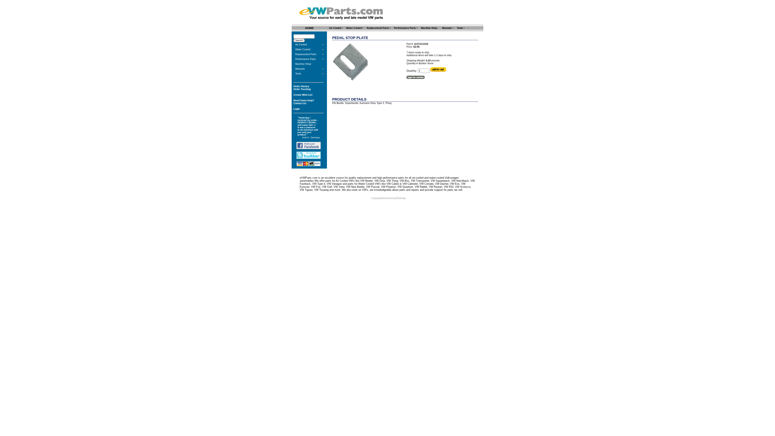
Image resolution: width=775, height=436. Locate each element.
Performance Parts (305, 59)
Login (296, 109)
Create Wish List (302, 94)
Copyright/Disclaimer (382, 198)
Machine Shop (303, 64)
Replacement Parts (305, 54)
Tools (298, 73)
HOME (309, 28)
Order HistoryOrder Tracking (302, 88)
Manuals (300, 68)
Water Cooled (302, 49)
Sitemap (401, 198)
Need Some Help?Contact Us (303, 102)
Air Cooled (301, 44)
